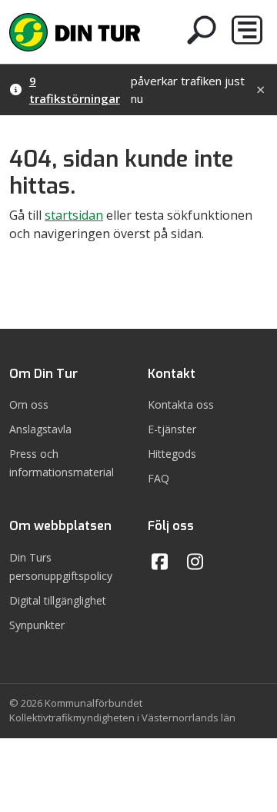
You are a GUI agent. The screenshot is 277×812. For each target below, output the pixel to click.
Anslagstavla (40, 429)
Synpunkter (37, 625)
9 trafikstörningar (74, 89)
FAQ (158, 478)
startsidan (74, 215)
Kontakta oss (181, 404)
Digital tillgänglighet (57, 600)
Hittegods (172, 453)
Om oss (28, 404)
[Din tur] (74, 30)
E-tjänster (172, 429)
